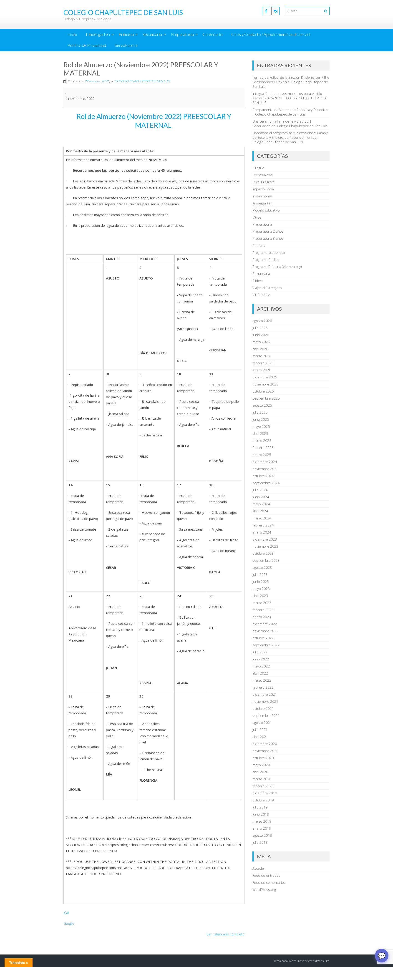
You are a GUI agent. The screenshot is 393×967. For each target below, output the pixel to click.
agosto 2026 (262, 320)
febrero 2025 (263, 447)
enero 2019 (261, 828)
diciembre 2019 (264, 793)
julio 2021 (260, 729)
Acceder (258, 868)
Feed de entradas (266, 875)
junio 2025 (260, 419)
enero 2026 (261, 370)
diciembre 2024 (264, 461)
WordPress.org (264, 889)
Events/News (262, 175)
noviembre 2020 (265, 750)
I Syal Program (263, 182)
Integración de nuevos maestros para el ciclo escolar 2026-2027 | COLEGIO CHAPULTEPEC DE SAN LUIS (290, 98)
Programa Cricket (265, 259)
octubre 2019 (263, 800)
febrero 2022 (263, 687)
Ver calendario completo (225, 934)
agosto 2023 (262, 567)
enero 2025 (261, 454)
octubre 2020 (263, 757)
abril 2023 (260, 595)
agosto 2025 (262, 405)
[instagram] (275, 11)
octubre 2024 (263, 475)
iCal (66, 912)
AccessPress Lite (318, 961)
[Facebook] (266, 11)
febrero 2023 (263, 609)
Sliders (257, 280)
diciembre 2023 (264, 539)
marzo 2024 (261, 518)
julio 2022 (260, 652)
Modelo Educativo (266, 210)
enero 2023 (261, 616)
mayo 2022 (261, 666)
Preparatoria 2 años (268, 231)
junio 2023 (260, 581)
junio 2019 (260, 814)
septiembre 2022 (266, 645)
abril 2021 (260, 736)
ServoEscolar (126, 45)
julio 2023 (260, 574)
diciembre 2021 (264, 694)
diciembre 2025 (264, 377)
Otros (257, 217)
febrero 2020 (263, 786)
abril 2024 (260, 511)
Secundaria (152, 34)
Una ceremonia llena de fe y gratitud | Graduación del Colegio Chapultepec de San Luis (290, 123)
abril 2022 (260, 673)
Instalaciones (262, 196)
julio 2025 (260, 412)
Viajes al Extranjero (267, 287)
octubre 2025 (263, 391)
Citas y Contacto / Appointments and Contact (271, 34)
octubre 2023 (263, 553)
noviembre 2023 (265, 546)
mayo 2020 (261, 765)
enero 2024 (261, 532)
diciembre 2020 (264, 743)
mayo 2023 (261, 588)
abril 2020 (260, 772)
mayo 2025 (261, 426)
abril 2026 (260, 349)
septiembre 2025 (266, 398)
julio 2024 (260, 490)
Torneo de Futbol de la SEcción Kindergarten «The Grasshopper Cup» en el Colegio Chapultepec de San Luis (290, 82)
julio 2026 (260, 327)
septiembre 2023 (266, 560)
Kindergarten (98, 34)
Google (68, 923)
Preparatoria (182, 34)
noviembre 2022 (265, 631)
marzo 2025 (261, 440)
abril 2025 (260, 433)
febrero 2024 (263, 525)
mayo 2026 (261, 342)
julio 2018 (260, 842)
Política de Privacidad (87, 45)
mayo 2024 (261, 504)
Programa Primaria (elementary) (277, 266)
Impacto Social (263, 189)
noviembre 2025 (265, 384)
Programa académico (268, 252)
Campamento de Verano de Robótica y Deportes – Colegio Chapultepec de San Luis (290, 111)
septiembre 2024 (266, 483)
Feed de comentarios (269, 882)
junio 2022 (260, 659)
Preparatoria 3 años (268, 238)
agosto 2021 (262, 722)
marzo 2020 (261, 779)
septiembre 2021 (266, 715)
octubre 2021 (263, 708)
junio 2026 (260, 334)
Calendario (212, 34)
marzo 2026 (261, 356)
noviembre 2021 (265, 701)
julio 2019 (260, 807)
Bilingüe (258, 168)
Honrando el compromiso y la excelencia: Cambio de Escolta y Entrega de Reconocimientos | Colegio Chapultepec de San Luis (290, 137)
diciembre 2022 (264, 624)
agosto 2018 (262, 835)
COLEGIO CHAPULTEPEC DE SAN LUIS (142, 81)
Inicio (72, 34)
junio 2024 (260, 497)
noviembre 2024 (265, 468)
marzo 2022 (261, 680)
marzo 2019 (261, 821)
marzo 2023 (261, 602)
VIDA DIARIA (261, 294)
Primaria (126, 34)
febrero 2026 (263, 363)
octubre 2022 (263, 638)
